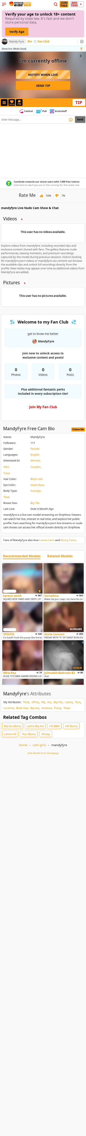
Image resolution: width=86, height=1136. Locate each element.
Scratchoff (61, 111)
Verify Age (16, 32)
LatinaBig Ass (35, 726)
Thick (6, 497)
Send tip (43, 85)
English (34, 454)
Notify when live (43, 74)
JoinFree (64, 4)
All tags (45, 734)
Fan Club (43, 41)
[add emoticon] (71, 120)
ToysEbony (29, 734)
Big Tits (34, 503)
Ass (49, 702)
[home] (20, 4)
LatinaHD (10, 734)
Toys (78, 702)
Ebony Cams (68, 540)
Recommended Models (21, 556)
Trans (6, 473)
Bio (30, 41)
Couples (35, 467)
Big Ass (34, 708)
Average (35, 491)
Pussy (57, 708)
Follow (12, 104)
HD (43, 702)
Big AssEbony (12, 726)
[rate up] (41, 195)
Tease (66, 708)
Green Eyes (37, 485)
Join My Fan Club (43, 407)
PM (19, 103)
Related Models (60, 556)
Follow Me (78, 429)
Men (6, 467)
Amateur (46, 708)
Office (35, 702)
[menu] (4, 4)
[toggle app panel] (82, 48)
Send (80, 119)
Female (34, 449)
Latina (69, 702)
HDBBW (54, 726)
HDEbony (71, 726)
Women (35, 460)
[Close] (82, 41)
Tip (78, 102)
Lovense (8, 708)
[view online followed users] (56, 4)
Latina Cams (46, 540)
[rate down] (57, 195)
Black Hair (36, 479)
